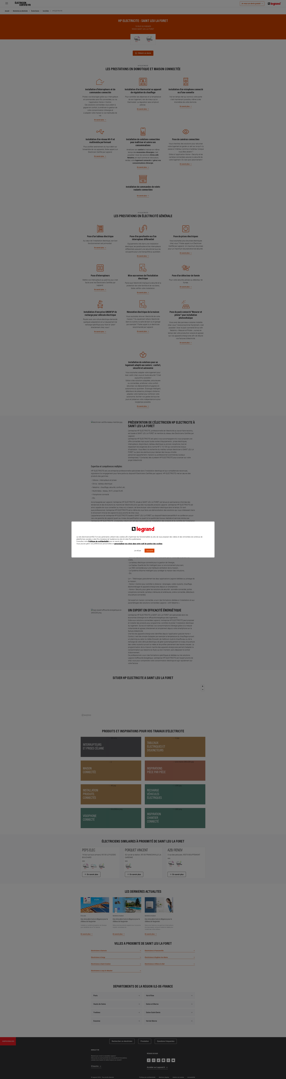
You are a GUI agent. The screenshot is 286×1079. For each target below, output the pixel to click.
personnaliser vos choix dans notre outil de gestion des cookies (138, 544)
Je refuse (137, 551)
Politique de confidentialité (98, 541)
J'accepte (149, 551)
